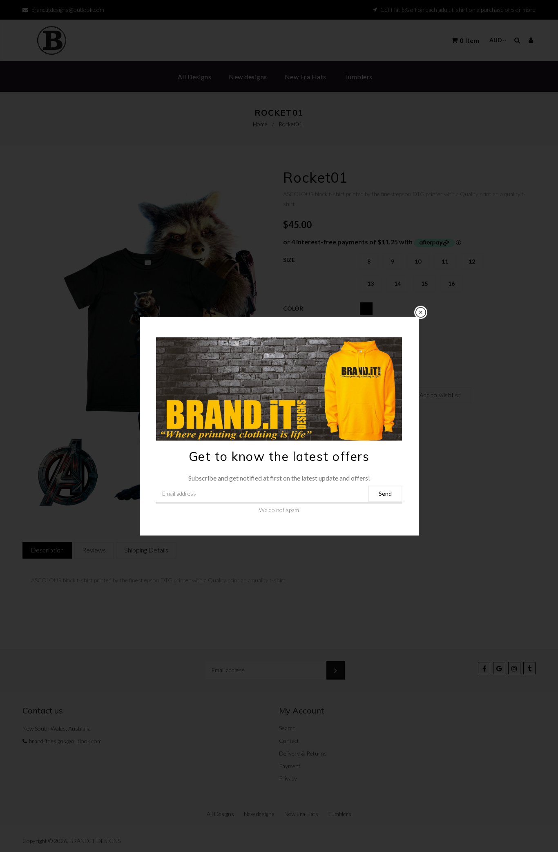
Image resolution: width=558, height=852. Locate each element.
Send (385, 493)
